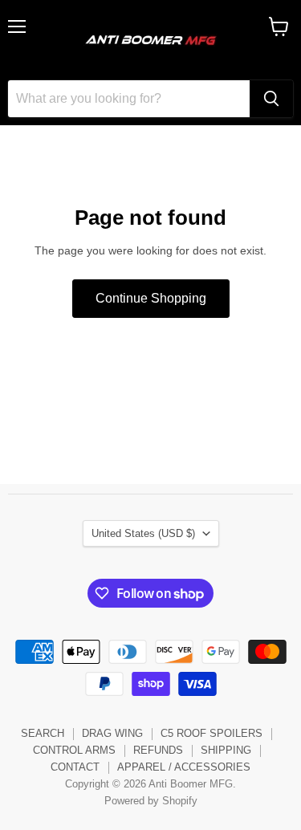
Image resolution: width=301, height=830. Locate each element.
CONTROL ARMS (74, 750)
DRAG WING (112, 733)
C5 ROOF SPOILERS (211, 733)
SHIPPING (226, 750)
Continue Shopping (151, 298)
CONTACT (75, 767)
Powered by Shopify (150, 801)
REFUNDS (158, 750)
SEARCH (42, 733)
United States (143, 533)
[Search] (271, 98)
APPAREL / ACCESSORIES (183, 767)
